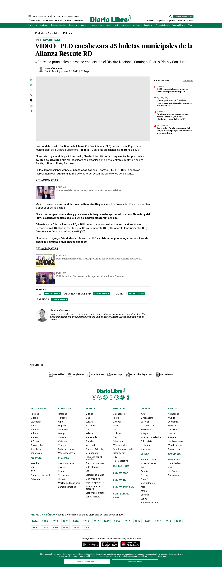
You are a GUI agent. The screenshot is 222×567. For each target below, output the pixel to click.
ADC (143, 414)
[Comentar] (31, 100)
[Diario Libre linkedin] (111, 397)
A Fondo (35, 441)
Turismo (62, 418)
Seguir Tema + (51, 40)
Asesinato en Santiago (78, 25)
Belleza (89, 433)
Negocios (63, 429)
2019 (86, 521)
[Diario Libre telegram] (116, 397)
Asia (143, 487)
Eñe (87, 471)
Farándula (91, 425)
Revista (150, 21)
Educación (36, 421)
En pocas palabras (95, 482)
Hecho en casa (175, 441)
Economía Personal (95, 493)
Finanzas (62, 414)
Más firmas (146, 449)
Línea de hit (119, 453)
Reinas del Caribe (58, 25)
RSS (170, 467)
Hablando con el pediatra (94, 458)
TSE (33, 471)
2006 (65, 527)
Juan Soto (148, 25)
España (144, 471)
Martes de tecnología (69, 483)
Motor (116, 425)
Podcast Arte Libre (95, 449)
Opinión (171, 21)
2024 (35, 521)
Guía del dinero (175, 449)
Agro (60, 421)
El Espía (144, 433)
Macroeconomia (66, 453)
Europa (144, 475)
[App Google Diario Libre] (90, 544)
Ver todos (188, 80)
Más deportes (120, 445)
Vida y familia (92, 467)
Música (89, 414)
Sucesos (35, 437)
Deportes (160, 21)
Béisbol (117, 421)
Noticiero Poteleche (151, 437)
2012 (158, 521)
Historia (62, 479)
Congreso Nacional (40, 475)
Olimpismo (118, 441)
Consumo (63, 437)
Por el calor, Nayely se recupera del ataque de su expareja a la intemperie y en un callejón (174, 130)
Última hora (121, 465)
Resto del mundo (149, 502)
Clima (61, 471)
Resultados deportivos (124, 449)
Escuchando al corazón (93, 487)
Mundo (68, 21)
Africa (144, 491)
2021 (65, 521)
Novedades (91, 445)
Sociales (90, 441)
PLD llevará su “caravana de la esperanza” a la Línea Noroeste (90, 276)
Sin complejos (93, 479)
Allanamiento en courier (101, 25)
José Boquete (38, 449)
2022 (55, 521)
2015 (127, 521)
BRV (115, 457)
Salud (33, 425)
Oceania (145, 494)
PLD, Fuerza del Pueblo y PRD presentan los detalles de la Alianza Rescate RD (99, 259)
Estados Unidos (148, 459)
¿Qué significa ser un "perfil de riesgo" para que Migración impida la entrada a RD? (174, 103)
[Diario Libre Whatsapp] (128, 397)
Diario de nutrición (95, 463)
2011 (168, 521)
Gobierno (35, 479)
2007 (55, 527)
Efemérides (174, 459)
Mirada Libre (147, 418)
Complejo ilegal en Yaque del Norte (170, 25)
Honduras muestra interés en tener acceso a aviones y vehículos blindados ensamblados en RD (173, 116)
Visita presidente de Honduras (127, 25)
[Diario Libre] (111, 18)
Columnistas (147, 441)
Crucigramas (174, 475)
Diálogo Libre (37, 445)
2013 (148, 521)
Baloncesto (119, 414)
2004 (86, 527)
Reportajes (36, 453)
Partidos (43, 299)
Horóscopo (173, 471)
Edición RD (119, 479)
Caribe (144, 498)
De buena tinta (148, 425)
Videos (190, 21)
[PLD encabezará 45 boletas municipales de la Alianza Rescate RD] (31, 85)
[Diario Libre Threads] (122, 397)
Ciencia (62, 467)
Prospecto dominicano (38, 25)
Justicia (35, 429)
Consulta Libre (93, 496)
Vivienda (62, 441)
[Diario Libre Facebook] (94, 397)
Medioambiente (66, 463)
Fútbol (116, 418)
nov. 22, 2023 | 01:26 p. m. (78, 71)
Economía (78, 21)
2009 (35, 527)
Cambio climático (67, 487)
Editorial (145, 421)
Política (58, 21)
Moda (88, 429)
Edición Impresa (123, 486)
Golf (115, 429)
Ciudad (34, 418)
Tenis (116, 437)
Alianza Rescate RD (77, 293)
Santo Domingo (53, 71)
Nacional (35, 414)
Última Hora (34, 21)
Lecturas (145, 445)
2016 (117, 521)
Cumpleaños (174, 463)
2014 (137, 521)
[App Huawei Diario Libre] (130, 544)
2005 (76, 527)
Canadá (144, 479)
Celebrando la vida (95, 475)
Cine (88, 418)
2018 (96, 521)
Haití (143, 467)
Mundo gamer (175, 445)
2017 (106, 521)
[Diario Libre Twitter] (105, 397)
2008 (45, 527)
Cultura (89, 421)
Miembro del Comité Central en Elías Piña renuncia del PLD (89, 191)
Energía (62, 433)
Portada (39, 33)
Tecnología (63, 475)
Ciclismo (117, 433)
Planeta (181, 21)
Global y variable (66, 449)
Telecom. (63, 445)
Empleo (62, 425)
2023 (45, 521)
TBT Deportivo (120, 461)
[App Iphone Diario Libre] (109, 544)
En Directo (146, 429)
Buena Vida (91, 437)
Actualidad (47, 21)
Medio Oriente (148, 483)
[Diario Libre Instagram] (99, 397)
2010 (178, 521)
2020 (76, 521)
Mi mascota (92, 453)
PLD (39, 293)
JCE (32, 467)
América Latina (148, 463)
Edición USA (120, 472)
